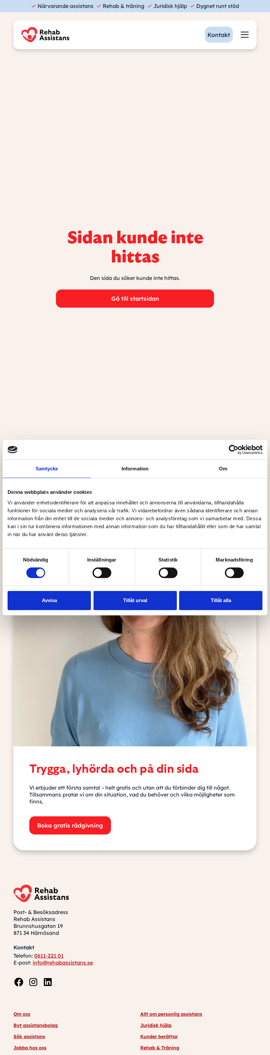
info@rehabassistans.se (63, 962)
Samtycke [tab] (47, 468)
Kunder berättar (159, 1036)
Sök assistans (29, 1036)
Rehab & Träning (159, 1048)
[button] (243, 34)
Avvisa (49, 600)
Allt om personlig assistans (171, 1014)
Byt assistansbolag (36, 1025)
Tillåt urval (135, 600)
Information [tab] (135, 468)
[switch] (102, 572)
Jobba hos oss (30, 1048)
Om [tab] (223, 468)
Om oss (22, 1014)
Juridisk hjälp (156, 1025)
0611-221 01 (49, 955)
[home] (47, 34)
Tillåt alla (221, 600)
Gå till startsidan (135, 298)
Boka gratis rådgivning (70, 825)
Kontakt (218, 34)
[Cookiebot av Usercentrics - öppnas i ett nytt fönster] (233, 450)
